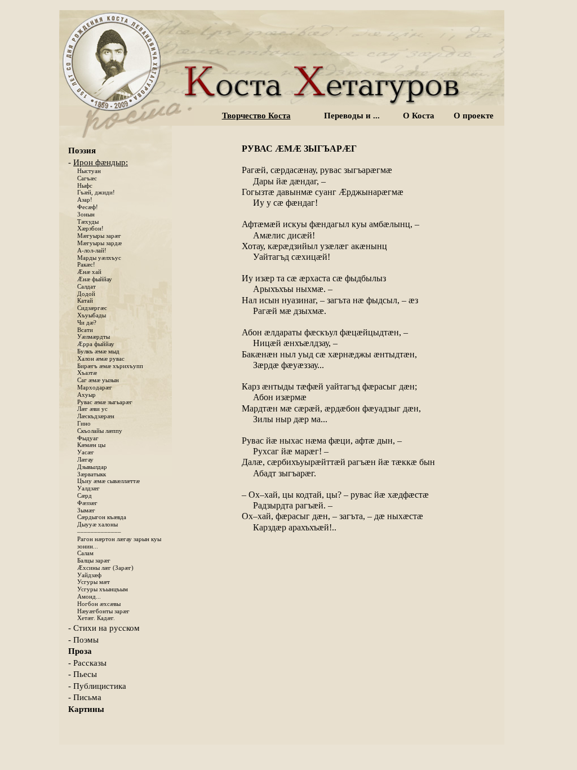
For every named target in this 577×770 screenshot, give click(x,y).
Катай (85, 301)
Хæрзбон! (90, 228)
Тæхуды (88, 222)
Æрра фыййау (95, 344)
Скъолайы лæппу (99, 431)
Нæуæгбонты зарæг (103, 611)
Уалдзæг (88, 488)
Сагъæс (87, 178)
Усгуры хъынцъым (102, 589)
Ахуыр (86, 395)
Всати (85, 330)
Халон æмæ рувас (101, 359)
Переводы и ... (352, 115)
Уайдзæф (89, 575)
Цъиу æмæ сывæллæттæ (108, 481)
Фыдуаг (88, 438)
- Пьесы (82, 674)
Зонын (86, 214)
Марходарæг (94, 387)
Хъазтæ (87, 373)
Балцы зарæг (93, 560)
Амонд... (89, 597)
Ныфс (84, 186)
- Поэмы (83, 639)
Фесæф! (87, 207)
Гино (84, 424)
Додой (86, 294)
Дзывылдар (92, 467)
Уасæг (85, 452)
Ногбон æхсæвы (99, 604)
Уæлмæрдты (93, 337)
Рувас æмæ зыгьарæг (104, 402)
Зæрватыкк (91, 474)
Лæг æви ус (92, 409)
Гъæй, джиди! (96, 192)
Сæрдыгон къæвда (101, 517)
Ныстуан (89, 171)
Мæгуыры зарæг (99, 236)
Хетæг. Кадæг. (96, 618)
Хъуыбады (91, 315)
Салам (85, 553)
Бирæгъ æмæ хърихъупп (110, 366)
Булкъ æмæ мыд (98, 351)
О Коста (418, 115)
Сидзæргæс (92, 308)
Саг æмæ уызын (98, 380)
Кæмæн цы (91, 445)
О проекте (474, 115)
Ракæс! (86, 265)
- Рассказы (87, 662)
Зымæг (86, 510)
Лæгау (85, 460)
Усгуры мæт (93, 582)
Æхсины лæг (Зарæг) (105, 568)
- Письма (84, 697)
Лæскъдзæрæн (95, 416)
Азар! (84, 200)
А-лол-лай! (91, 250)
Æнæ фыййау (94, 279)
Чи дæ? (86, 323)
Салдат (86, 287)
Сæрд (84, 496)
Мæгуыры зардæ (99, 243)
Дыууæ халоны (97, 524)
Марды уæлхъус (99, 258)
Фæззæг (87, 503)
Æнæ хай (89, 272)
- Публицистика (97, 686)
